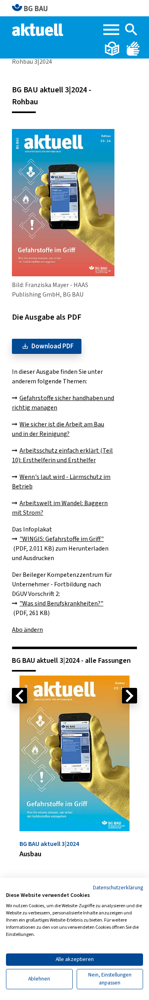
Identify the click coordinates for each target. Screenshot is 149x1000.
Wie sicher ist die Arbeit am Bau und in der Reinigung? (58, 429)
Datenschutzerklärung (118, 888)
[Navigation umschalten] (111, 29)
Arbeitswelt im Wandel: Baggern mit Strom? (60, 508)
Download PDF (52, 346)
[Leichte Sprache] (112, 48)
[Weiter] (129, 695)
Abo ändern (27, 629)
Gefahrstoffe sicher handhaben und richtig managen (63, 403)
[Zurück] (19, 695)
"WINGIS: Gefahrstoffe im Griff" (61, 539)
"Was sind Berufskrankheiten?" (61, 603)
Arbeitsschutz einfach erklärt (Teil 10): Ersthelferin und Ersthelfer (62, 455)
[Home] (38, 29)
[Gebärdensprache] (133, 48)
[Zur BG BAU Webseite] (33, 8)
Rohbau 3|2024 (32, 61)
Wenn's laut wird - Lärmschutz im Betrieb (61, 482)
